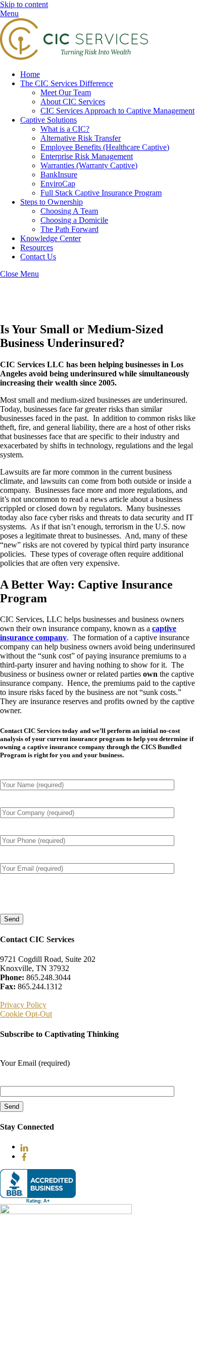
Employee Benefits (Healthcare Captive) (104, 147)
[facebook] (24, 1156)
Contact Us (38, 256)
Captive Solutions (48, 119)
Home (30, 74)
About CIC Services (72, 101)
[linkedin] (24, 1146)
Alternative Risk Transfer (80, 138)
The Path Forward (69, 229)
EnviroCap (57, 183)
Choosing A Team (69, 211)
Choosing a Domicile (74, 220)
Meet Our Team (65, 92)
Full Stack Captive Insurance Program (101, 192)
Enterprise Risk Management (86, 156)
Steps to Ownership (51, 202)
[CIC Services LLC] (74, 57)
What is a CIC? (64, 129)
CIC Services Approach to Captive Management (117, 110)
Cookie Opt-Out (26, 1014)
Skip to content (24, 4)
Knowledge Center (50, 238)
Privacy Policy (23, 1004)
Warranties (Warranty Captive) (88, 165)
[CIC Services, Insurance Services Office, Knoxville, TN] (38, 1186)
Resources (36, 247)
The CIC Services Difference (66, 83)
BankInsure (58, 174)
